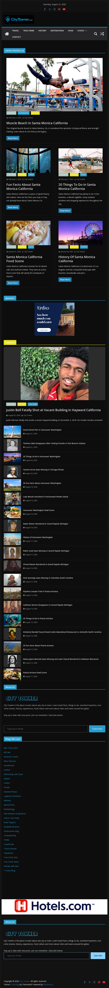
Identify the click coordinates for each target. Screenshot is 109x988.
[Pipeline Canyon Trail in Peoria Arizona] (12, 593)
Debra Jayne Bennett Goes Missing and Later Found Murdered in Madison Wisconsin (61, 659)
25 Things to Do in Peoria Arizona (38, 618)
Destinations (57, 30)
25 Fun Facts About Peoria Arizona (38, 645)
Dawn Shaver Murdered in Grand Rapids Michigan (45, 523)
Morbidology (9, 809)
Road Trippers (10, 822)
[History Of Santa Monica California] (80, 233)
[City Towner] (7, 34)
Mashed (7, 800)
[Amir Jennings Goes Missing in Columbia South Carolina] (12, 580)
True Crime (28, 30)
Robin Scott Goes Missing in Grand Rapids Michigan (46, 551)
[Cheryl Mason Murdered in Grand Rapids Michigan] (12, 566)
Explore (7, 778)
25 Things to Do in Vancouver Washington (41, 456)
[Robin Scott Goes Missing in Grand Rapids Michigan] (12, 553)
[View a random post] (102, 34)
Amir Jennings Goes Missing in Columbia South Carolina (48, 578)
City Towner (28, 118)
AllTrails (7, 752)
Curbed (7, 770)
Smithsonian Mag (11, 831)
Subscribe (97, 728)
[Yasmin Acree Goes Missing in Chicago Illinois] (12, 471)
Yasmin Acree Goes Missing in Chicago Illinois (43, 469)
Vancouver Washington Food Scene (38, 510)
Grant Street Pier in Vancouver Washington (42, 430)
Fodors (7, 783)
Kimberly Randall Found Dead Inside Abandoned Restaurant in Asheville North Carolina (62, 632)
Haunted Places (10, 791)
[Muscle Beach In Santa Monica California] (54, 84)
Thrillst (6, 840)
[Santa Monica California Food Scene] (28, 233)
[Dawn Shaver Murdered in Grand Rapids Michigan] (12, 526)
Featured (35, 113)
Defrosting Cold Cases (13, 774)
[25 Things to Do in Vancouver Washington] (12, 458)
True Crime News (11, 862)
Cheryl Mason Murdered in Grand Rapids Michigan (46, 564)
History (42, 30)
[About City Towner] (21, 693)
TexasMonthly (10, 835)
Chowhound (9, 765)
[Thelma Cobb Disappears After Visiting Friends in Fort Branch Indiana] (12, 445)
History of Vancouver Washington (38, 537)
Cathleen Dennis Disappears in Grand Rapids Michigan (47, 605)
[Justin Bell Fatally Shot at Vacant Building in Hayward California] (54, 373)
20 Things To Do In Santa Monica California (77, 186)
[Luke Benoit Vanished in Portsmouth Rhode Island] (12, 499)
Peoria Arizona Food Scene (35, 672)
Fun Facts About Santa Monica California (23, 186)
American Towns (11, 756)
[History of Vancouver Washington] (12, 539)
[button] (85, 31)
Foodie (7, 787)
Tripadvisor (8, 853)
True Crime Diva (11, 857)
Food (70, 30)
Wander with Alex (11, 866)
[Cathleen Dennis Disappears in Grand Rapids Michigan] (12, 607)
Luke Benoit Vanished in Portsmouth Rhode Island (45, 496)
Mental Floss (9, 805)
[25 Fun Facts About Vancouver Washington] (12, 485)
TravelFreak (9, 844)
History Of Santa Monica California (76, 259)
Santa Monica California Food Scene (24, 259)
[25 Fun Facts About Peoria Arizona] (12, 647)
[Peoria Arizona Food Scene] (12, 674)
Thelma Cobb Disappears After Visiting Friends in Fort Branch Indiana (54, 443)
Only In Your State (11, 818)
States (80, 30)
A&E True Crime (11, 748)
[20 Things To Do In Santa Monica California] (80, 160)
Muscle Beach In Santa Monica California (37, 123)
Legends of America (12, 796)
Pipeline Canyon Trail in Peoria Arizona (40, 591)
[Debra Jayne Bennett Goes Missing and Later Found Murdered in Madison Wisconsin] (12, 661)
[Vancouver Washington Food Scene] (12, 512)
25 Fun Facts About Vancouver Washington (42, 483)
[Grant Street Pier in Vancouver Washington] (12, 432)
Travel (15, 30)
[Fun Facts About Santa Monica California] (28, 160)
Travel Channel (10, 848)
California (11, 113)
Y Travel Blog (9, 870)
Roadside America (11, 826)
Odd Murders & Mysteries (15, 813)
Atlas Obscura (10, 761)
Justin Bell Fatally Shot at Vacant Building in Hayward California (53, 410)
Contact (16, 37)
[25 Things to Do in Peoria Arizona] (12, 620)
